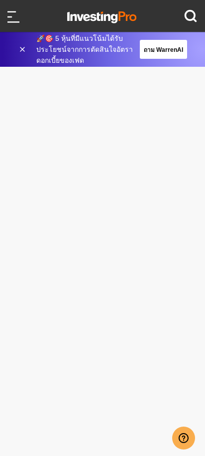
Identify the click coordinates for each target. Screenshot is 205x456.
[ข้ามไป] (23, 49)
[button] (107, 49)
